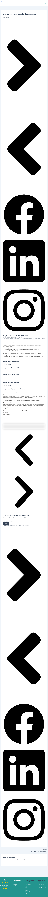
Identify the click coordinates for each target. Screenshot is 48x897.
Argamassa (27, 886)
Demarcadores (28, 888)
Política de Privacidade (42, 888)
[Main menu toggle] (45, 3)
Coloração (27, 887)
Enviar (6, 523)
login (13, 859)
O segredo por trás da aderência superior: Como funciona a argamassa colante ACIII (28, 21)
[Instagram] (6, 888)
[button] (24, 450)
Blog (13, 887)
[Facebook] (4, 888)
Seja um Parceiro (41, 886)
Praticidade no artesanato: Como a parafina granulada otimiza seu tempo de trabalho (28, 23)
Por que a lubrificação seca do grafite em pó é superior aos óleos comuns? (30, 20)
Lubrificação (27, 891)
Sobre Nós (15, 885)
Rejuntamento (28, 893)
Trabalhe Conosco (41, 884)
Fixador (26, 890)
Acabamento (28, 884)
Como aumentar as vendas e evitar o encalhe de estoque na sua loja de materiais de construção (26, 19)
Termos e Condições (42, 887)
